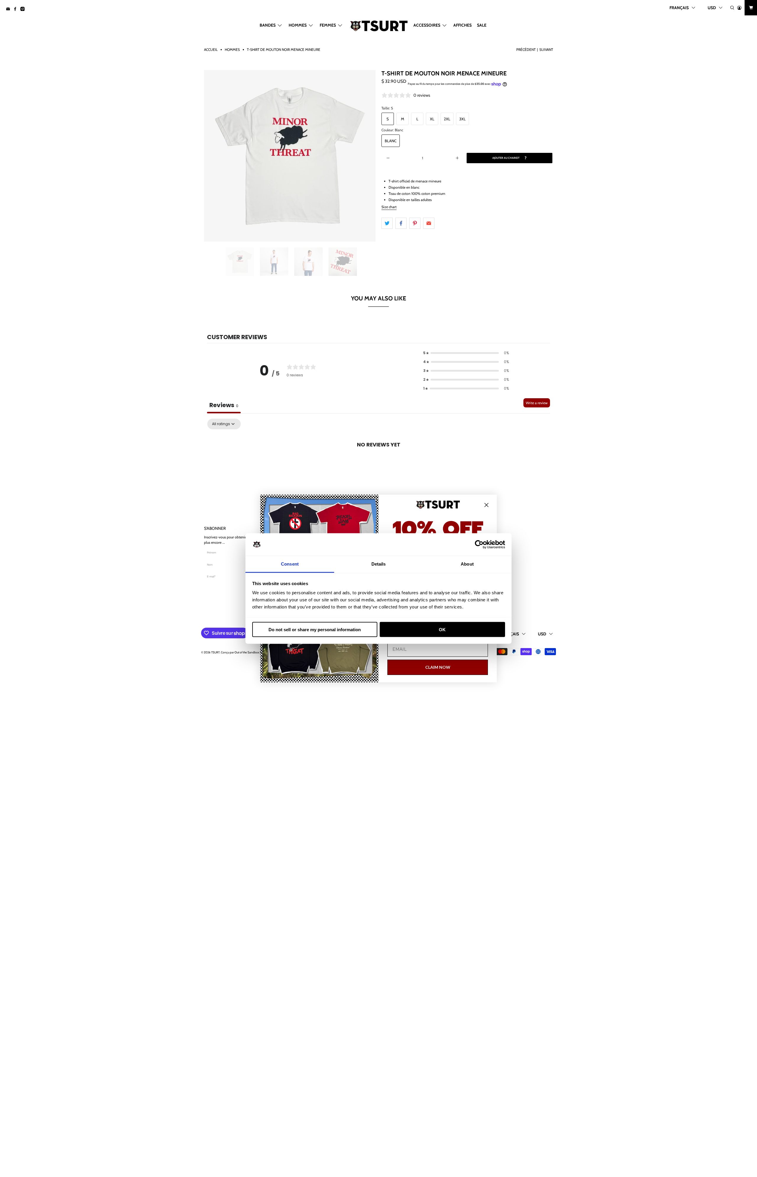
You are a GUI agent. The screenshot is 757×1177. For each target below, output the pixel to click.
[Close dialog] (486, 505)
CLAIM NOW (437, 667)
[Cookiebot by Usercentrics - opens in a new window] (479, 544)
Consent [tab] (290, 563)
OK (442, 629)
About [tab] (467, 563)
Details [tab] (378, 563)
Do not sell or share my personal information (314, 629)
